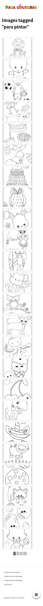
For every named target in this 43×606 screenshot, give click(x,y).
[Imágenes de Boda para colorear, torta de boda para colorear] (17, 175)
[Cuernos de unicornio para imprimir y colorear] (17, 432)
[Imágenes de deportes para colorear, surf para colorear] (17, 261)
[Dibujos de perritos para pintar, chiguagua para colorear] (17, 325)
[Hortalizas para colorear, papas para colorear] (17, 517)
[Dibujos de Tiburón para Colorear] (17, 410)
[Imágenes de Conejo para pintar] (17, 218)
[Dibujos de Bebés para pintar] (17, 68)
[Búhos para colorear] (17, 197)
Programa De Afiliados (13, 580)
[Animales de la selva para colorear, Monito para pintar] (17, 282)
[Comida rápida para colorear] (17, 133)
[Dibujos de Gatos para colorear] (17, 538)
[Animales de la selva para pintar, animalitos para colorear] (17, 111)
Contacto (8, 584)
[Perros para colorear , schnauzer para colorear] (17, 239)
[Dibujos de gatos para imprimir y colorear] (17, 496)
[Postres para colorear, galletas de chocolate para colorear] (17, 474)
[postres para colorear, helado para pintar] (17, 367)
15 (25, 553)
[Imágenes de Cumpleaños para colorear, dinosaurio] (17, 47)
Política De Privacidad (13, 576)
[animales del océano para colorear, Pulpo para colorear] (17, 346)
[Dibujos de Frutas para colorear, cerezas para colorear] (17, 389)
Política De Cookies (12, 572)
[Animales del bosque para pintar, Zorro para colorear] (17, 154)
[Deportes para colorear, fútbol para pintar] (17, 90)
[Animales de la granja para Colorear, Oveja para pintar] (17, 453)
